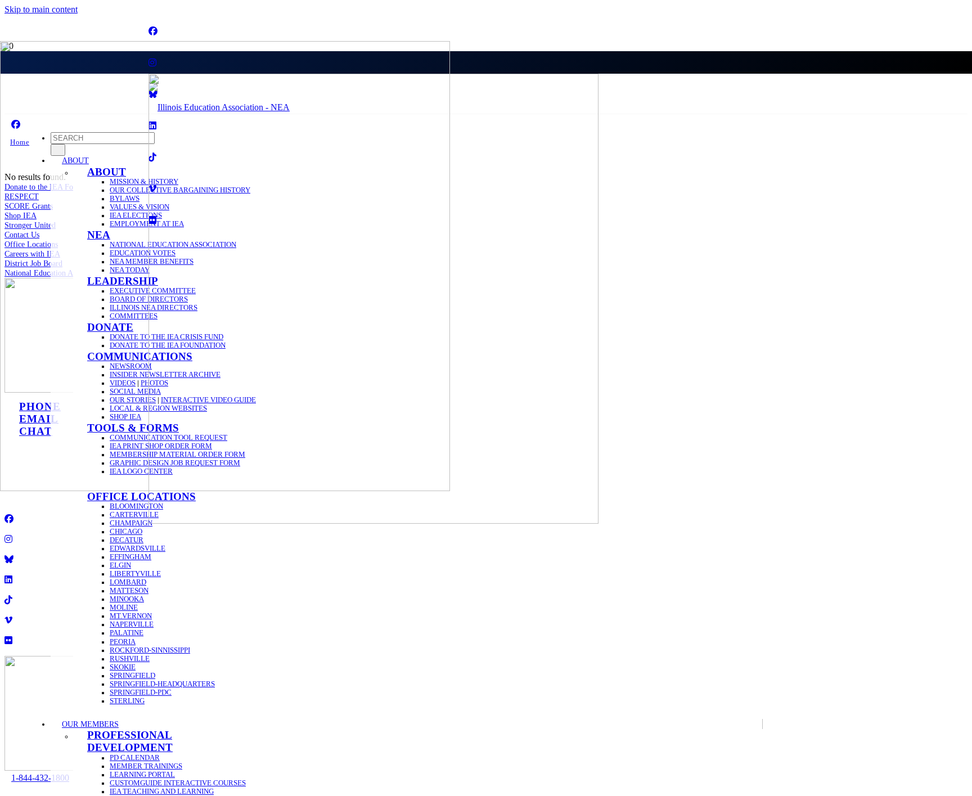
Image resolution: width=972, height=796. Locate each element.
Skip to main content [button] (41, 9)
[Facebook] (153, 31)
